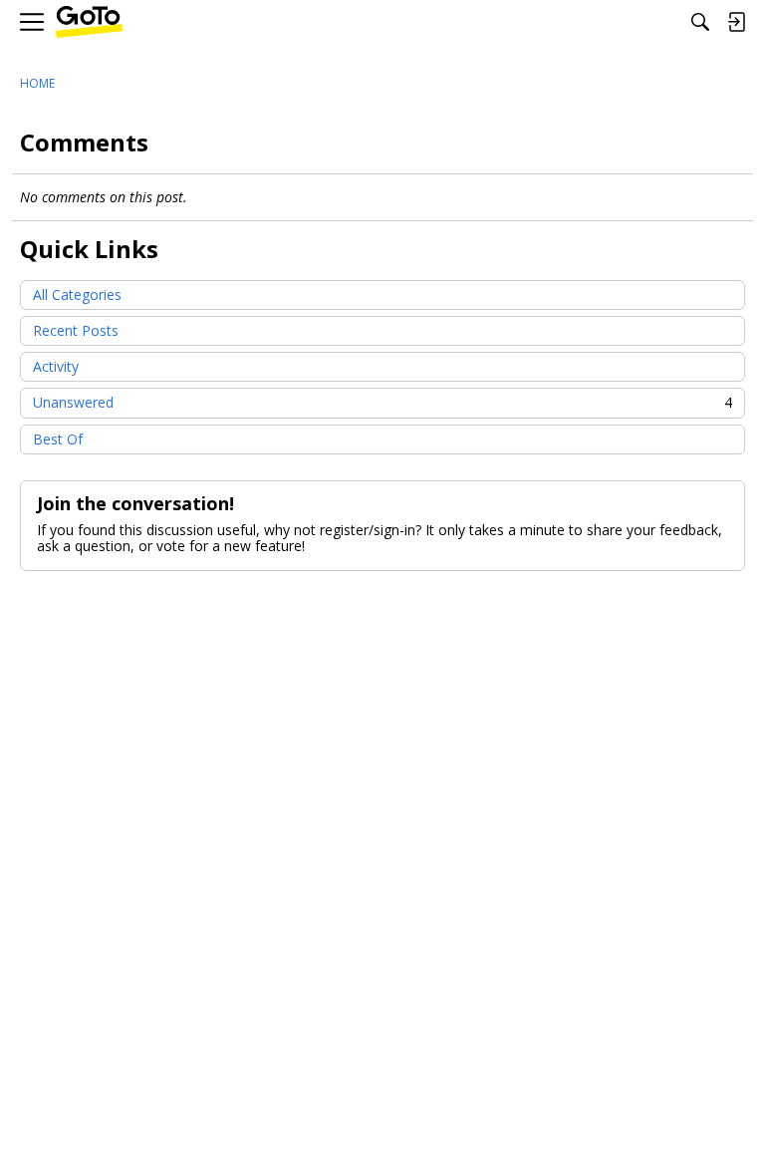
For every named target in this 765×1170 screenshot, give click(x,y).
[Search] (700, 22)
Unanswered (382, 402)
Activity (56, 366)
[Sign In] (736, 22)
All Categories (77, 294)
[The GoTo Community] (89, 22)
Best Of (58, 439)
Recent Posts (76, 330)
